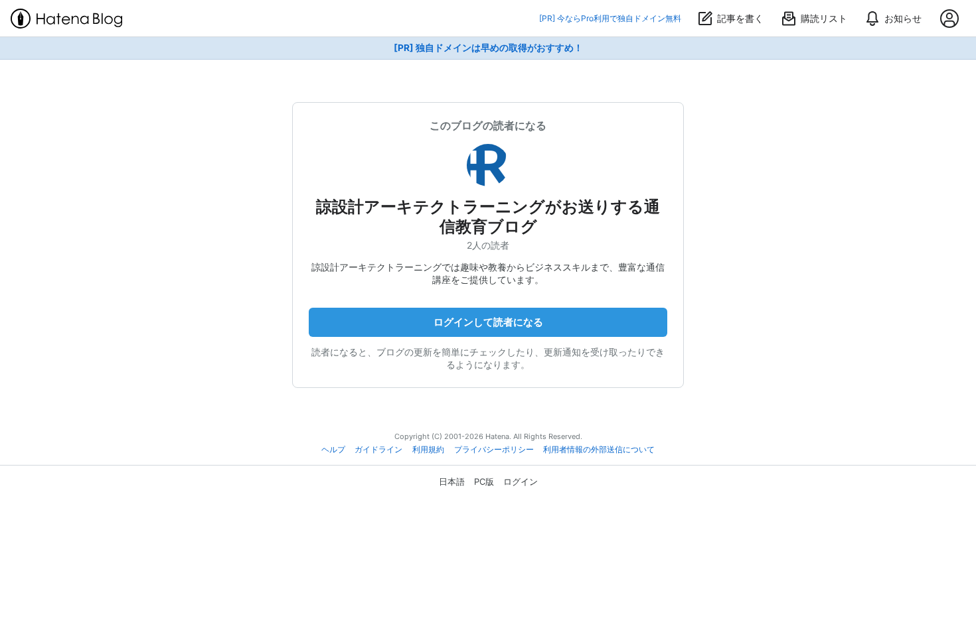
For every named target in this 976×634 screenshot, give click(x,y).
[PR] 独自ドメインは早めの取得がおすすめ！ (488, 47)
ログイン (520, 481)
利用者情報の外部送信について (599, 449)
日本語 (452, 481)
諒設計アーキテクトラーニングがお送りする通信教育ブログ (488, 216)
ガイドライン (378, 449)
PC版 (484, 481)
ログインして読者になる (488, 322)
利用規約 (428, 449)
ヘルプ (333, 449)
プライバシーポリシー (494, 449)
